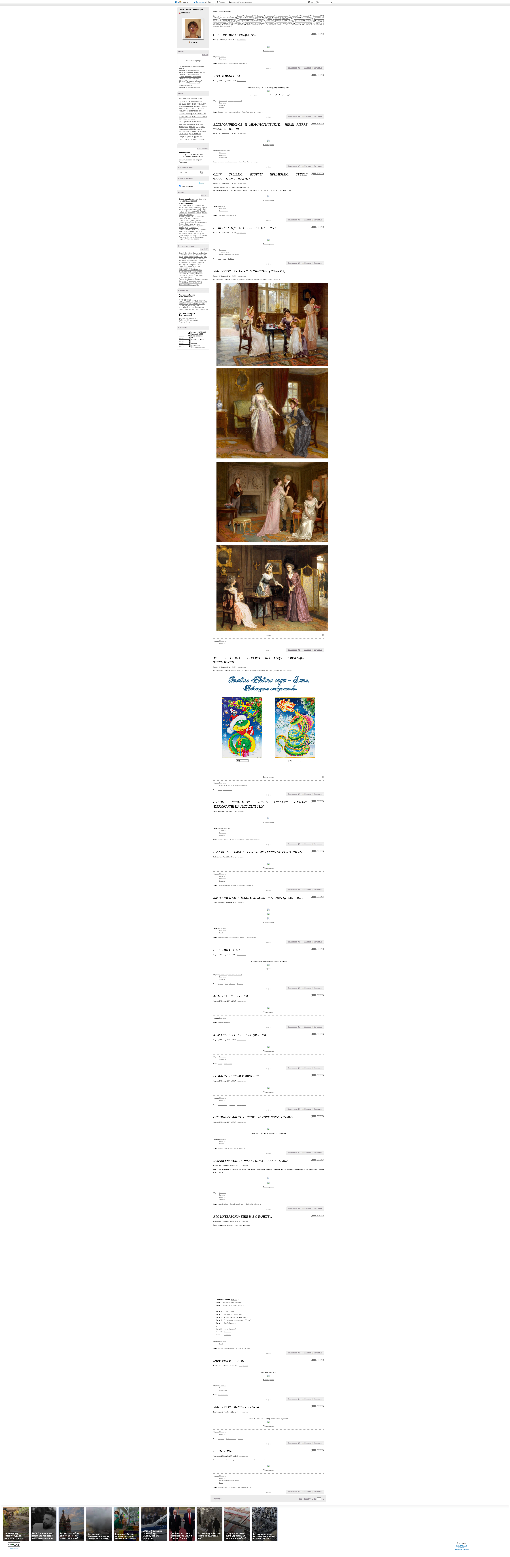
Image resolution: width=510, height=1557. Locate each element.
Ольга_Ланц (198, 275)
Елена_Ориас (197, 272)
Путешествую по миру (227, 19)
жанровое (221, 1439)
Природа (260, 19)
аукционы (184, 101)
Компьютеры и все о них (253, 21)
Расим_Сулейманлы (186, 279)
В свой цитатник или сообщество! (265, 279)
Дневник (317, 33)
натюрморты (186, 121)
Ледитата (199, 230)
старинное (202, 131)
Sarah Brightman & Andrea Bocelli (192, 72)
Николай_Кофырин (196, 233)
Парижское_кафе (200, 302)
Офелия (220, 984)
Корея (238, 21)
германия (201, 104)
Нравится (307, 68)
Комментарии (198, 10)
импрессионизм (197, 108)
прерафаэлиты (241, 1105)
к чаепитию (192, 111)
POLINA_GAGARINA (196, 307)
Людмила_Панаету (195, 231)
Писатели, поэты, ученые (302, 19)
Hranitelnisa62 (201, 255)
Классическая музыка (284, 21)
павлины (182, 124)
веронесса (183, 283)
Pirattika (204, 213)
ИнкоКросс (183, 273)
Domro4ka (202, 199)
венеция (182, 104)
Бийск (193, 268)
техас (186, 134)
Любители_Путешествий (188, 304)
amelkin (181, 207)
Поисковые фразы (198, 347)
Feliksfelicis (183, 255)
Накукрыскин (183, 162)
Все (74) (205, 55)
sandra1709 (199, 217)
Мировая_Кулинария (200, 309)
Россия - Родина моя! (292, 17)
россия (193, 129)
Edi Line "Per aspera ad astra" (190, 81)
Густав (188, 272)
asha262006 (189, 207)
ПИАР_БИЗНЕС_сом (187, 300)
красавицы (198, 116)
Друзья (188, 10)
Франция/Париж (224, 150)
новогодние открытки (225, 790)
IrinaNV (181, 211)
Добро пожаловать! (253, 24)
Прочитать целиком (244, 279)
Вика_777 (198, 270)
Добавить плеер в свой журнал (190, 160)
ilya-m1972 (183, 201)
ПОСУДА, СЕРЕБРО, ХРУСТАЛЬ (279, 19)
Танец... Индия (229, 1311)
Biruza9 (181, 253)
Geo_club (195, 306)
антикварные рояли (224, 1022)
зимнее (187, 108)
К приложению (202, 149)
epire (188, 209)
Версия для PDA (461, 1545)
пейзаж (190, 124)
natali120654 (192, 201)
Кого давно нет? (185, 205)
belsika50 (197, 207)
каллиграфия (184, 114)
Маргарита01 (184, 233)
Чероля (196, 239)
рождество (182, 129)
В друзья (194, 43)
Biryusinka (188, 253)
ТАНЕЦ (241, 17)
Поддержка (309, 2)
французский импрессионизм (242, 885)
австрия (182, 98)
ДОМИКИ (240, 24)
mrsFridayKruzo (184, 262)
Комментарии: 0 (194, 83)
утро (226, 112)
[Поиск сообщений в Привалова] (201, 183)
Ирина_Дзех (183, 228)
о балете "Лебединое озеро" (226, 1348)
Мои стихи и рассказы (296, 20)
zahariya (182, 222)
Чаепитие (249, 16)
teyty (190, 264)
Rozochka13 (189, 215)
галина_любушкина (194, 283)
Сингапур (251, 937)
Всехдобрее (183, 226)
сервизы (199, 129)
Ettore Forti (233, 1148)
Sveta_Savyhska (193, 218)
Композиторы (269, 21)
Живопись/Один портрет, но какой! (230, 101)
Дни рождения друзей (273, 24)
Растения (306, 17)
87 (312, 1499)
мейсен (187, 119)
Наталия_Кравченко (195, 273)
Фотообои (270, 16)
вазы (199, 101)
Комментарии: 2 (194, 78)
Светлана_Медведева (187, 281)
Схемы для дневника (254, 17)
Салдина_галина (201, 279)
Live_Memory (200, 300)
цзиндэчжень (198, 139)
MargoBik (202, 211)
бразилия (194, 101)
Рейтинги (222, 2)
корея (191, 116)
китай (202, 113)
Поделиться (318, 68)
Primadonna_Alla (185, 309)
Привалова (180, 13)
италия (182, 110)
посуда (198, 127)
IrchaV (204, 209)
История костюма (235, 23)
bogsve (204, 207)
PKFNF (184, 259)
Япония (239, 16)
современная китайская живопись (228, 937)
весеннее (191, 104)
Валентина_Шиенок (192, 224)
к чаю (200, 111)
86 (315, 1499)
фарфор (184, 136)
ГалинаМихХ (193, 226)
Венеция (220, 112)
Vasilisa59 (191, 259)
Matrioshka (192, 213)
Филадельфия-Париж (253, 839)
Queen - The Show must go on (190, 77)
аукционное (228, 1063)
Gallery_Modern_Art (186, 302)
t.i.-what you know (185, 85)
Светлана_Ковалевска (194, 237)
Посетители (196, 345)
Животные (216, 24)
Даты (286, 24)
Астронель (203, 222)
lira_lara (198, 260)
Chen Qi (243, 937)
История (247, 23)
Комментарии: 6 (195, 74)
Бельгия (240, 1439)
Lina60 (196, 211)
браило (181, 224)
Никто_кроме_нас (185, 235)
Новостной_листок (200, 235)
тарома (190, 239)
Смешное (268, 17)
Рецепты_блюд (184, 322)
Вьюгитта (182, 272)
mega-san (194, 199)
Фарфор (294, 16)
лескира (182, 285)
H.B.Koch (231, 259)
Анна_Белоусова (185, 266)
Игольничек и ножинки (304, 23)
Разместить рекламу (461, 1549)
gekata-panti (183, 260)
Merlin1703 (199, 257)
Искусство (222, 59)
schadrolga (183, 218)
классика (183, 116)
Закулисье (319, 23)
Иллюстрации (287, 23)
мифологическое (231, 162)
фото (191, 137)
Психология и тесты (246, 19)
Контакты (461, 1547)
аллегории (221, 162)
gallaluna (193, 209)
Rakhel (181, 215)
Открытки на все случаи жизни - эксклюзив (233, 785)
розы (188, 129)
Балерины (227, 1332)
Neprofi (198, 213)
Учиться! (306, 16)
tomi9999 (192, 220)
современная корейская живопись (238, 1487)
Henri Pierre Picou (244, 162)
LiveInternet (182, 2)
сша (181, 133)
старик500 (183, 239)
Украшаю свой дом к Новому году (224, 17)
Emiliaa (204, 253)
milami (203, 260)
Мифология (310, 20)
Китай (318, 21)
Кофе (231, 21)
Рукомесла (277, 17)
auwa (203, 259)
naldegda (194, 262)
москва (192, 119)
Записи (181, 10)
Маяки (320, 20)
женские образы (193, 106)
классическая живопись (237, 63)
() (299, 68)
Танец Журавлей (230, 1329)
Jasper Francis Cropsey (237, 1204)
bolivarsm (182, 209)
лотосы (182, 119)
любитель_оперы (192, 285)
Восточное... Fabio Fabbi (233, 1314)
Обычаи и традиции (240, 20)
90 (305, 1499)
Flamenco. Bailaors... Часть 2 (233, 1305)
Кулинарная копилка (219, 21)
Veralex (198, 259)
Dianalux (201, 304)
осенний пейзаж (223, 1204)
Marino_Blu (183, 213)
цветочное (184, 139)
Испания (225, 26)
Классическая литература (303, 21)
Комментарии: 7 (194, 70)
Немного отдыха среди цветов (260, 20)
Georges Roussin (230, 984)
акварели (190, 98)
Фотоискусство (283, 16)
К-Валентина (193, 228)
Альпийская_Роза (192, 222)
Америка (317, 24)
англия (198, 98)
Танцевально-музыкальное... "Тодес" (237, 1320)
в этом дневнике (186, 186)
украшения (195, 133)
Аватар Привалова (193, 28)
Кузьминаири (184, 230)
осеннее (197, 121)
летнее (204, 116)
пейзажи (198, 124)
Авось (233, 2)
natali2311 (201, 262)
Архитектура (296, 24)
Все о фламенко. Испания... (233, 1303)
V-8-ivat (198, 220)
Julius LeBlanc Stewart (237, 839)
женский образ (235, 112)
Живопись (227, 24)
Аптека (307, 24)
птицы (203, 127)
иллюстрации (230, 215)
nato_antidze (183, 264)
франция (198, 136)
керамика (194, 113)
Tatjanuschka (183, 220)
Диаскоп (201, 226)
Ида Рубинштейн (230, 1323)
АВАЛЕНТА (196, 264)
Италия (222, 23)
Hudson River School (252, 1204)
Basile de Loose (231, 1439)
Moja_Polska (183, 307)
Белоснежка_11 (185, 268)
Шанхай (246, 1348)
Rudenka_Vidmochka (186, 217)
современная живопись (188, 131)
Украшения (316, 16)
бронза (220, 1063)
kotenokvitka (189, 211)
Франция (260, 16)
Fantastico (216, 26)
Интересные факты (272, 23)
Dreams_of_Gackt (185, 306)
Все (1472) (204, 249)
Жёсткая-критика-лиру (187, 318)
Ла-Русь (192, 230)
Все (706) (204, 195)
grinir (199, 209)
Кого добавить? (198, 205)
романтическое (222, 1105)
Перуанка (182, 237)
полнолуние (183, 127)
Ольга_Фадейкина (185, 277)
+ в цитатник (241, 40)
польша (192, 127)
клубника (221, 215)
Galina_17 (191, 255)
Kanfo (186, 257)
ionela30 (191, 260)
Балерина (227, 1335)
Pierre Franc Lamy (247, 112)
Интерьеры (258, 23)
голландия (182, 106)
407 (300, 1499)
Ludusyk (191, 257)
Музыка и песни (280, 20)
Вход (209, 2)
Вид (313, 3)
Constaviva (197, 253)
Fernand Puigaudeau (224, 885)
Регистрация (200, 2)
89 (307, 1499)
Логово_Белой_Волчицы (240, 670)
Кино (214, 23)
